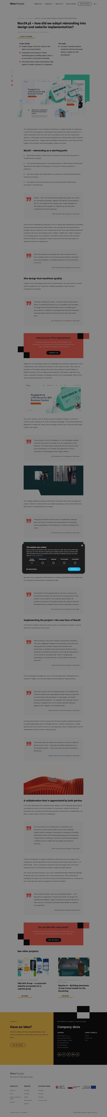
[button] (31, 569)
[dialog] (53, 558)
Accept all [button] (74, 569)
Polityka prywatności (37, 555)
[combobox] (82, 545)
